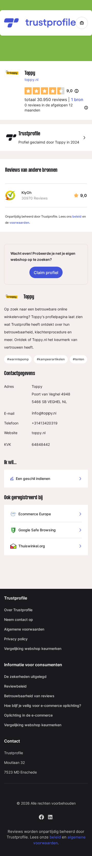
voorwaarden (19, 222)
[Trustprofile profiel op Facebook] (41, 816)
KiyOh (26, 192)
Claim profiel (46, 272)
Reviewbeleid (15, 686)
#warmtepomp (18, 359)
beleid (77, 216)
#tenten (78, 359)
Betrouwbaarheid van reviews (29, 696)
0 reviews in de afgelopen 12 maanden (49, 107)
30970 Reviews (34, 198)
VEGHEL (54, 402)
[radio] (28, 90)
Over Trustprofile (18, 610)
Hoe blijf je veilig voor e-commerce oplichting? (42, 705)
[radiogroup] (44, 90)
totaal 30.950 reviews (46, 99)
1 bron (77, 99)
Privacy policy (16, 639)
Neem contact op (18, 619)
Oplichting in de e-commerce (28, 715)
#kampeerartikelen (51, 359)
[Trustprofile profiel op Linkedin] (50, 816)
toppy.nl (31, 79)
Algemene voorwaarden (24, 629)
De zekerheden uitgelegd (25, 676)
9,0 (72, 91)
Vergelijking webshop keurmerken (32, 648)
